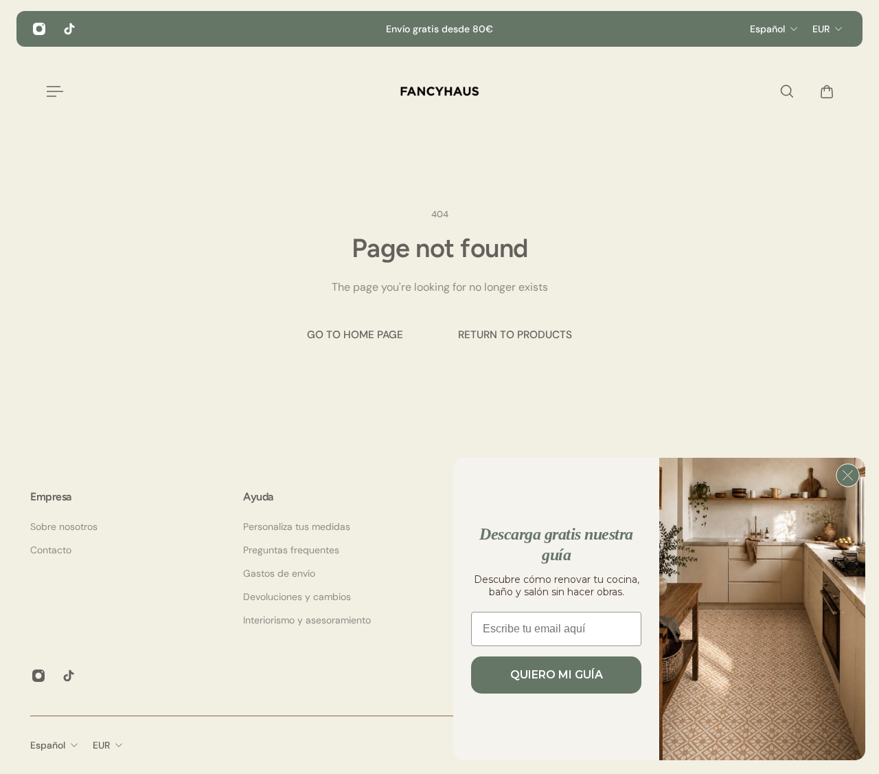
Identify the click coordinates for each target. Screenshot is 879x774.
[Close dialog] (848, 475)
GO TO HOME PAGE (355, 335)
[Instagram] (39, 29)
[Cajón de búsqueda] (783, 91)
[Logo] (439, 91)
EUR (101, 745)
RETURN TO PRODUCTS (515, 335)
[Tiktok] (69, 29)
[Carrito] (823, 91)
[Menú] (52, 91)
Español (47, 745)
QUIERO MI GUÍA (556, 674)
